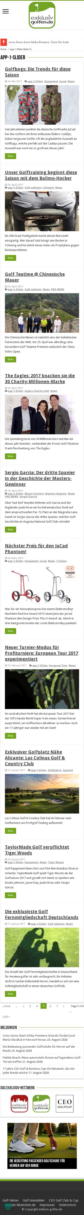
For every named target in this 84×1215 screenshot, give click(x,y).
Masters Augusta (56, 493)
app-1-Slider (35, 81)
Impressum (47, 1205)
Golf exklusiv (33, 187)
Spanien (68, 770)
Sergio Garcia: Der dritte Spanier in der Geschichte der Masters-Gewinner (40, 478)
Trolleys (61, 561)
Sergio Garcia (28, 496)
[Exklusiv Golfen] (42, 14)
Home (3, 49)
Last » (6, 1016)
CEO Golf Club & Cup (63, 1200)
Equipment (51, 81)
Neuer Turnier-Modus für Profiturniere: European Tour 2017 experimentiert (41, 653)
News (71, 81)
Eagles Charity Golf (37, 391)
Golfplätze (54, 770)
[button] (8, 1207)
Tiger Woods (56, 862)
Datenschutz (67, 1205)
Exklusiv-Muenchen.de (20, 1205)
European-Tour (58, 665)
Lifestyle (48, 187)
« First (6, 1006)
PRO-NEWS (57, 289)
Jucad (62, 81)
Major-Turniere (34, 493)
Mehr (10, 156)
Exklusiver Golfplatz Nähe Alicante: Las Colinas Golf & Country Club (35, 757)
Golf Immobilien (34, 1200)
